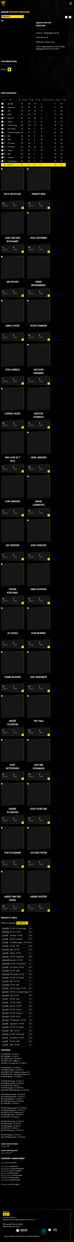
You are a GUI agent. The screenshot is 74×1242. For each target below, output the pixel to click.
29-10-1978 (5, 964)
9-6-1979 (5, 1045)
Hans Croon (46, 46)
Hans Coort (12, 325)
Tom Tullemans (12, 852)
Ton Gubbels (12, 369)
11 (4, 140)
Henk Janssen (38, 457)
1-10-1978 (5, 953)
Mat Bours (13, 281)
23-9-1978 (5, 949)
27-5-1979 (5, 1034)
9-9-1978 (5, 942)
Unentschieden (47, 100)
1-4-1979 (5, 999)
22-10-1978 (5, 960)
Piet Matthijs (5, 1177)
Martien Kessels (6, 1168)
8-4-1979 (5, 1002)
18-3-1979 (5, 992)
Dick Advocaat (12, 193)
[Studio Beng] (52, 1231)
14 (4, 150)
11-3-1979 (5, 988)
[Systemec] (43, 1234)
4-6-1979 (5, 1041)
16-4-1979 (5, 1009)
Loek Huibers (5, 1166)
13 (4, 147)
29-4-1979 (5, 1020)
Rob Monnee (38, 633)
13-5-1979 (5, 1027)
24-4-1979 (5, 1017)
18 (4, 165)
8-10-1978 (5, 957)
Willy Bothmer (38, 237)
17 (4, 161)
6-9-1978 (5, 939)
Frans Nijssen (12, 677)
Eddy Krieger (38, 545)
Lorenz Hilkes (13, 413)
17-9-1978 (5, 946)
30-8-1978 (5, 932)
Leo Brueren (5, 1173)
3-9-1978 (5, 935)
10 (4, 136)
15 (4, 154)
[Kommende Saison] (70, 18)
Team (10, 100)
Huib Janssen (12, 501)
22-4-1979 (5, 1013)
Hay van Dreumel (7, 1175)
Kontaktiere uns (30, 1220)
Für (63, 100)
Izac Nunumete (38, 677)
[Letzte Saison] (66, 18)
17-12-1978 (5, 985)
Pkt (30, 100)
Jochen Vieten (38, 852)
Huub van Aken (6, 1184)
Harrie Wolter (38, 896)
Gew (36, 100)
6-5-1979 (5, 1024)
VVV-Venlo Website (9, 1217)
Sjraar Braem (5, 1171)
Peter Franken (38, 325)
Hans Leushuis (38, 589)
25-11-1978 (5, 974)
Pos (4, 100)
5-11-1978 (5, 967)
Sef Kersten (12, 545)
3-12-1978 (5, 978)
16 (4, 157)
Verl (57, 100)
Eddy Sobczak (38, 808)
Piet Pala (38, 720)
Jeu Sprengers (6, 1180)
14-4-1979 (5, 1006)
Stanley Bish (48, 33)
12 (4, 143)
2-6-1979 (5, 1038)
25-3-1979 (5, 995)
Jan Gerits (4, 1163)
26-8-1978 (5, 928)
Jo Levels (12, 633)
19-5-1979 (5, 1031)
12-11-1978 (5, 971)
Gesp (24, 100)
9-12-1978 (5, 981)
